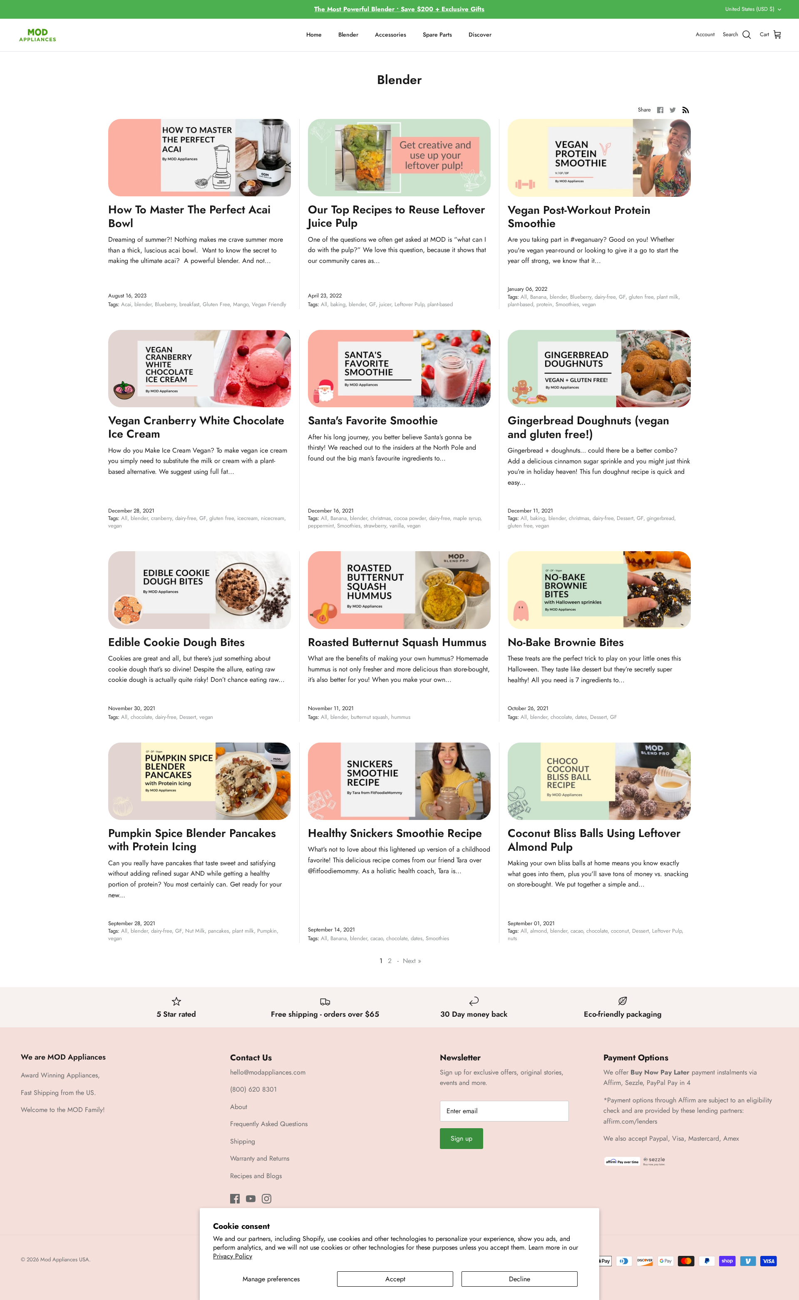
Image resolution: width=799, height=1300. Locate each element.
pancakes (218, 931)
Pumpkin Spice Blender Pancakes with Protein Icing (192, 839)
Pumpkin (267, 931)
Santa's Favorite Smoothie (373, 420)
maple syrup (466, 518)
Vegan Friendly (269, 304)
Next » (412, 961)
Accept (395, 1279)
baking (337, 304)
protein (544, 304)
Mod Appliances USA (64, 1259)
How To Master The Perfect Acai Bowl (189, 216)
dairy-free (605, 297)
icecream (247, 518)
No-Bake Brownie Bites (566, 642)
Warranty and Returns (259, 1158)
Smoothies (567, 304)
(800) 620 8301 (253, 1089)
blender (142, 304)
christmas (380, 518)
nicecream (272, 518)
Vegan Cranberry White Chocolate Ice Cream (196, 427)
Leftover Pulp (409, 304)
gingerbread (660, 518)
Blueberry (165, 304)
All (324, 304)
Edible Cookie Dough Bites (176, 642)
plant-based (440, 304)
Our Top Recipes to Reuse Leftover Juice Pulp (396, 216)
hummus (400, 717)
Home (314, 34)
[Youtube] (251, 1198)
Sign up (461, 1138)
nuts (512, 938)
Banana (538, 297)
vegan (589, 304)
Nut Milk (195, 931)
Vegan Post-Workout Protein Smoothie (579, 216)
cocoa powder (410, 518)
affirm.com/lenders (630, 1121)
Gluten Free (216, 304)
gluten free (641, 297)
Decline (519, 1279)
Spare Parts (437, 34)
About (238, 1107)
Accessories (390, 34)
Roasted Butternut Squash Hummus (397, 642)
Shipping (242, 1141)
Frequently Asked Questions (269, 1124)
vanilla (397, 526)
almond (538, 931)
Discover (480, 34)
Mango (240, 304)
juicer (385, 304)
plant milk (667, 297)
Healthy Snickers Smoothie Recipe (395, 833)
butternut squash (369, 717)
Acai (126, 304)
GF (372, 304)
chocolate (141, 717)
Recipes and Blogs (256, 1176)
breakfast (189, 304)
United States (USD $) (749, 9)
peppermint (321, 526)
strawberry (375, 526)
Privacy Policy (232, 1256)
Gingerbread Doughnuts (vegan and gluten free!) (588, 427)
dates (581, 717)
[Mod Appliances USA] (37, 35)
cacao (376, 938)
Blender (348, 34)
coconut (620, 931)
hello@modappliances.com (267, 1072)
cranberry (161, 518)
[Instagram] (266, 1198)
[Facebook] (235, 1198)
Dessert (625, 518)
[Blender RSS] (686, 109)
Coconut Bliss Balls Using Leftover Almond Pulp (594, 839)
